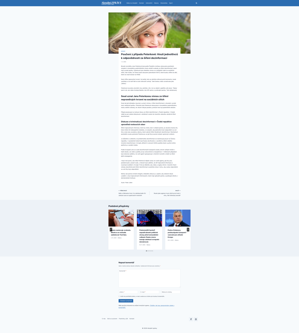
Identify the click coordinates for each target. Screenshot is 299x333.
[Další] (188, 229)
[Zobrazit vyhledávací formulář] (196, 3)
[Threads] (196, 319)
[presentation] (121, 218)
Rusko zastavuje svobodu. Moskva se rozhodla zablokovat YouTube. (121, 232)
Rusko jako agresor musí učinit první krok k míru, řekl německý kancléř (167, 193)
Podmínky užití (123, 318)
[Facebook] (191, 319)
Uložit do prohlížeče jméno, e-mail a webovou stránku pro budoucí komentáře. (142, 296)
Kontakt (131, 318)
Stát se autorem (112, 318)
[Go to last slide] (111, 229)
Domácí (141, 3)
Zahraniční (149, 3)
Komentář (122, 271)
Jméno (122, 292)
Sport (171, 3)
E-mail (143, 292)
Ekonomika (164, 3)
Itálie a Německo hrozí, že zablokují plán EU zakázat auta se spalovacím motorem (132, 193)
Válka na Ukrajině (131, 3)
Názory (156, 3)
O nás (104, 318)
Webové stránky (167, 292)
